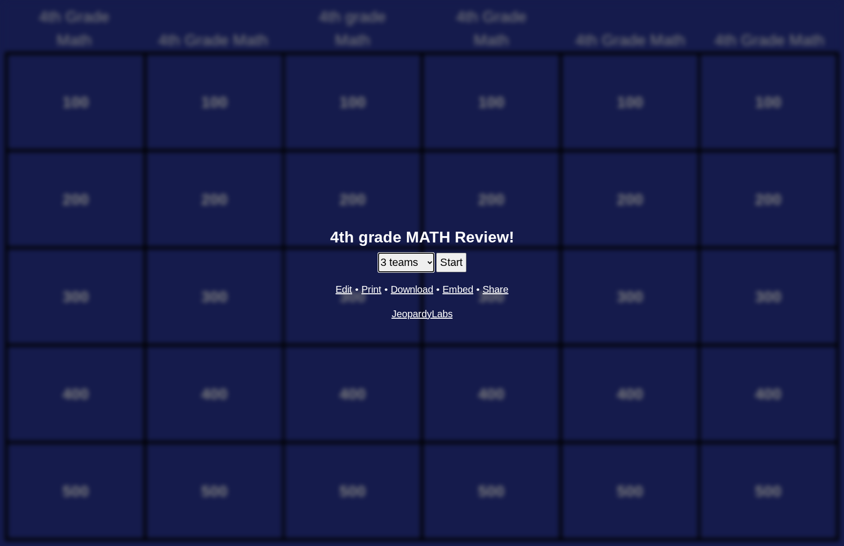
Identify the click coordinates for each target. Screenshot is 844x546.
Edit (344, 289)
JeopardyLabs (422, 313)
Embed (458, 289)
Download (412, 289)
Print (371, 289)
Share (495, 289)
